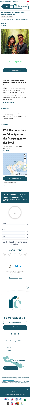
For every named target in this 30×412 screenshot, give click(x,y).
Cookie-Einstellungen (24, 389)
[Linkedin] (18, 333)
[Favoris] (25, 1)
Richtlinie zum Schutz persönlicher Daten (15, 391)
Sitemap (3, 389)
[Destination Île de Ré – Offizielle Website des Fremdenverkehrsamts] (15, 6)
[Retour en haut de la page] (27, 287)
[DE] (28, 1)
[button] (28, 1)
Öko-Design (22, 394)
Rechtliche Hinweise (10, 389)
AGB (17, 389)
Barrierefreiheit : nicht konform (12, 394)
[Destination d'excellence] (12, 399)
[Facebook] (11, 333)
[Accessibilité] (21, 1)
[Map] (19, 1)
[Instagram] (15, 333)
